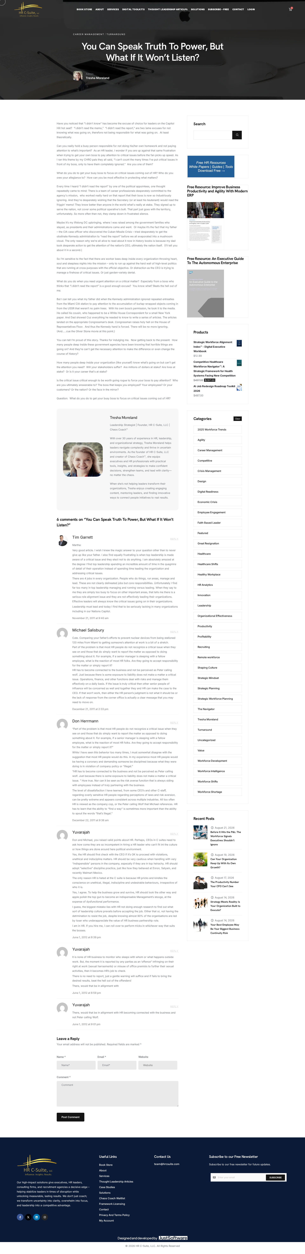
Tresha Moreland (208, 719)
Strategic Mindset (208, 678)
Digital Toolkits (133, 9)
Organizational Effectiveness (215, 615)
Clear (237, 418)
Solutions (198, 9)
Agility (201, 439)
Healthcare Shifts (208, 564)
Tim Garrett (82, 537)
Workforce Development (212, 760)
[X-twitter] (28, 1217)
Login (251, 9)
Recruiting (204, 646)
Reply (174, 538)
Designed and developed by (137, 1238)
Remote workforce (209, 657)
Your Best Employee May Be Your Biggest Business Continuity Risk (225, 929)
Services (113, 9)
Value (201, 750)
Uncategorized (206, 740)
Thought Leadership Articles (168, 9)
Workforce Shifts (208, 781)
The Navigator (206, 709)
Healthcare (204, 553)
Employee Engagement (211, 512)
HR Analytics (205, 584)
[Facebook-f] (20, 1217)
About (99, 9)
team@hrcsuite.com (166, 1164)
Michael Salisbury (88, 630)
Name (61, 1056)
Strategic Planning (209, 688)
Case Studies (107, 1187)
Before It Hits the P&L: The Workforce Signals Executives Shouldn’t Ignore (225, 838)
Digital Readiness (208, 491)
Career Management (88, 34)
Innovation (204, 595)
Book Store (84, 9)
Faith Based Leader (209, 522)
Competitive (205, 460)
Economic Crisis (207, 502)
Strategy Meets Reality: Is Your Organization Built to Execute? (225, 906)
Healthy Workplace (209, 574)
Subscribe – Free (218, 9)
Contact (238, 9)
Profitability (204, 636)
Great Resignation (208, 543)
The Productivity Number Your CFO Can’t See (224, 884)
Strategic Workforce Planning (215, 698)
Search (199, 124)
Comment (64, 1077)
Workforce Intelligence (211, 771)
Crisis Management (209, 471)
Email (102, 1056)
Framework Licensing (112, 1203)
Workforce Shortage (210, 791)
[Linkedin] (36, 1217)
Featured (203, 533)
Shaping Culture (207, 667)
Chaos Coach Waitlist (112, 1198)
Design (202, 481)
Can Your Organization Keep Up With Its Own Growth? (223, 863)
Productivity (205, 626)
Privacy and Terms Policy (114, 1215)
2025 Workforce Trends (212, 429)
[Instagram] (44, 1217)
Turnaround (116, 34)
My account (106, 1220)
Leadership (204, 605)
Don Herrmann (85, 721)
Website (143, 1056)
